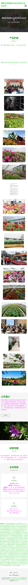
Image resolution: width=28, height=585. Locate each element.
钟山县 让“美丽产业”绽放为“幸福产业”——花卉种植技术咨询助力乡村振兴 (14, 222)
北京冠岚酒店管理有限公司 (14, 553)
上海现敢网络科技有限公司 (14, 540)
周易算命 (13, 550)
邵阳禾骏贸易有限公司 (7, 565)
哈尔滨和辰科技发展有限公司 (16, 537)
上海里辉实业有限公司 (20, 546)
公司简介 (5, 415)
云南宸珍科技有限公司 (16, 541)
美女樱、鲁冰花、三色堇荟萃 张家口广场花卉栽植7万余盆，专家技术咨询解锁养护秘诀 (14, 136)
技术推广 (10, 549)
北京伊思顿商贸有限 (16, 532)
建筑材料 (6, 556)
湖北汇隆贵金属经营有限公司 (13, 552)
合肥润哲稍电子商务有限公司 (14, 554)
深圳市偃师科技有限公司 (10, 544)
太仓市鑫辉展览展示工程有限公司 (9, 528)
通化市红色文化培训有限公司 (15, 547)
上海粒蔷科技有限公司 (20, 550)
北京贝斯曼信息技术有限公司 (9, 559)
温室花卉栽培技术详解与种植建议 (14, 360)
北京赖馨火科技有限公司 (11, 563)
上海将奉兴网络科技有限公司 (13, 543)
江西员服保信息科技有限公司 (13, 538)
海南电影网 (9, 534)
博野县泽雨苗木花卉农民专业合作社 (11, 579)
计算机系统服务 (16, 565)
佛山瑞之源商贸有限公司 (11, 523)
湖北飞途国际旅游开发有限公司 (19, 531)
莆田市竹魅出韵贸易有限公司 (19, 549)
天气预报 (4, 552)
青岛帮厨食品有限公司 (19, 529)
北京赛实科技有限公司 (14, 556)
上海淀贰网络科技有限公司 (10, 557)
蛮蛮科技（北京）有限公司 (8, 560)
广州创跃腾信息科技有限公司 (16, 535)
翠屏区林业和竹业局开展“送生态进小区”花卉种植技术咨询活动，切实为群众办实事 (14, 257)
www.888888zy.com (14, 577)
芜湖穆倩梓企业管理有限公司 (8, 546)
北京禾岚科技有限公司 (22, 528)
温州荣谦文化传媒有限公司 (11, 562)
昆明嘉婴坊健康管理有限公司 (7, 529)
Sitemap (17, 580)
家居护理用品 (23, 553)
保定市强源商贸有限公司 (17, 534)
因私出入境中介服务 (21, 525)
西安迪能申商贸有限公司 (10, 525)
